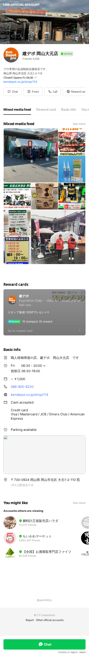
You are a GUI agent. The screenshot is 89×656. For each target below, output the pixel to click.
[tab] (17, 109)
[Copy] (78, 480)
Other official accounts (50, 620)
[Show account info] (66, 53)
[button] (33, 91)
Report (30, 620)
